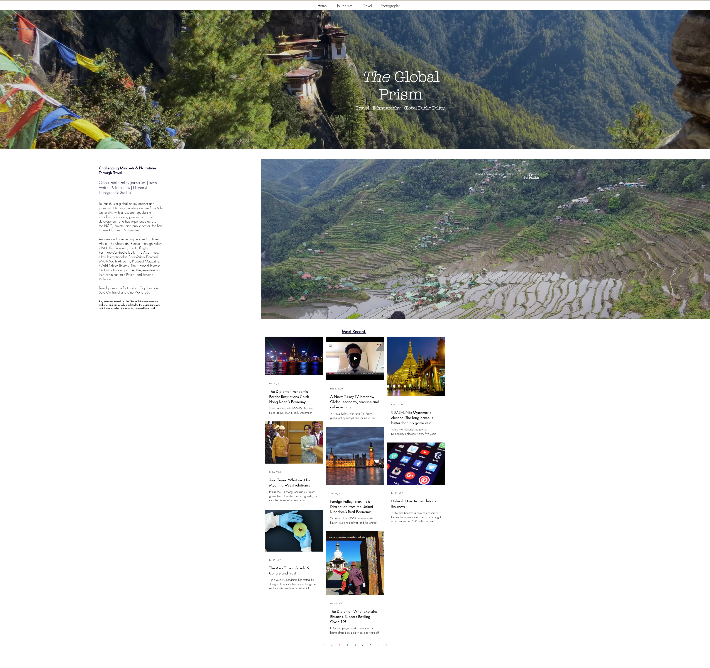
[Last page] (386, 645)
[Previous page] (331, 645)
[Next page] (378, 645)
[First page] (324, 645)
